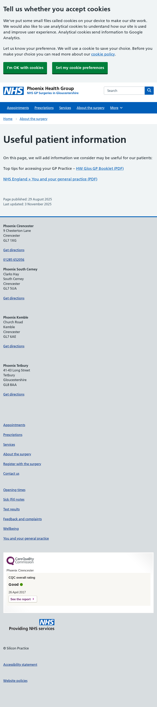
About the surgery (90, 108)
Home (7, 119)
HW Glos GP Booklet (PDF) (100, 168)
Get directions (13, 250)
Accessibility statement (20, 665)
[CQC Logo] (20, 564)
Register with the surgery (22, 464)
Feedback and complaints (22, 519)
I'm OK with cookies (25, 67)
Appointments (18, 108)
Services (65, 108)
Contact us (11, 473)
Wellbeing (11, 529)
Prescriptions (44, 108)
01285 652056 (13, 260)
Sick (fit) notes (13, 499)
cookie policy (103, 54)
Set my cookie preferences (80, 67)
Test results (11, 509)
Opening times (14, 490)
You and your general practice (26, 538)
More (115, 108)
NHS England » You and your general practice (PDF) (50, 179)
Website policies (15, 681)
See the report (20, 599)
